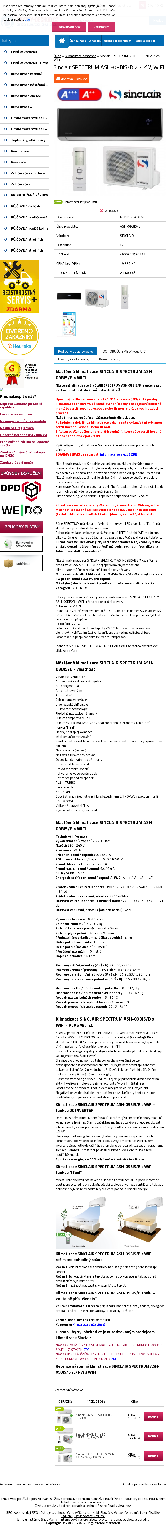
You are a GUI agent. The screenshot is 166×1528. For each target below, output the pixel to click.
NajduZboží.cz (102, 1512)
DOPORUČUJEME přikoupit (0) (124, 351)
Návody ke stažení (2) (73, 359)
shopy (61, 1512)
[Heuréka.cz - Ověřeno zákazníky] (19, 318)
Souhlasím (101, 26)
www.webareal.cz (48, 1484)
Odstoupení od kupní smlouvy (144, 1484)
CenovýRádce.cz (79, 1512)
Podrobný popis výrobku (75, 351)
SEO (9, 1512)
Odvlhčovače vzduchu (89, 1515)
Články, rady (78, 41)
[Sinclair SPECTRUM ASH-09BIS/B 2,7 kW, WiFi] (110, 85)
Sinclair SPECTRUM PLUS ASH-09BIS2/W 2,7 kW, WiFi (95, 1455)
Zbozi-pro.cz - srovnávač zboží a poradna (119, 1519)
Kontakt (84, 52)
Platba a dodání (144, 41)
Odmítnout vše (69, 26)
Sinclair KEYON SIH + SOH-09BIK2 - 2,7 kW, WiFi (92, 1436)
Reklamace (68, 52)
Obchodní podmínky (117, 41)
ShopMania (49, 1519)
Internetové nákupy (74, 1519)
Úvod (57, 55)
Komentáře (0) (109, 359)
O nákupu (95, 41)
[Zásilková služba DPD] (21, 481)
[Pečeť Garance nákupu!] (19, 360)
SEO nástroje (41, 1512)
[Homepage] (63, 40)
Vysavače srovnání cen (130, 1512)
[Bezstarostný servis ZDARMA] (19, 262)
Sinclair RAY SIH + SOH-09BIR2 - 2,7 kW (95, 1416)
